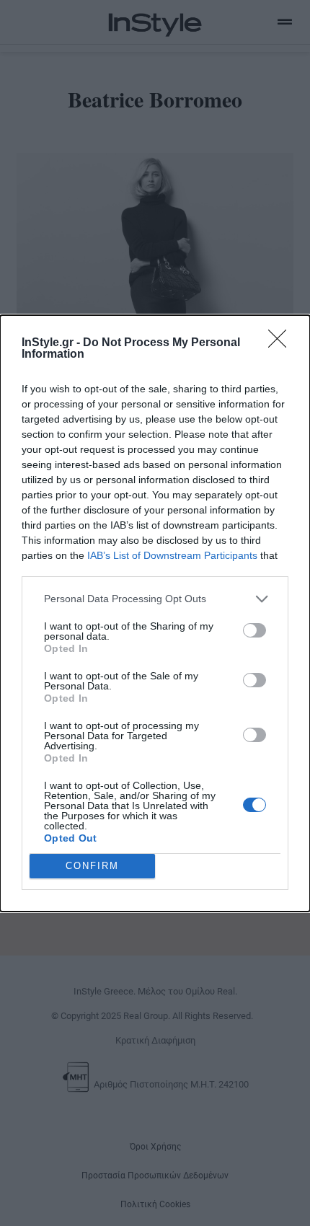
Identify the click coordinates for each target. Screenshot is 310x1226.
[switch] (254, 630)
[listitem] (155, 599)
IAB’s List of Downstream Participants (172, 555)
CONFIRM (92, 865)
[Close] (282, 343)
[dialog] (155, 613)
